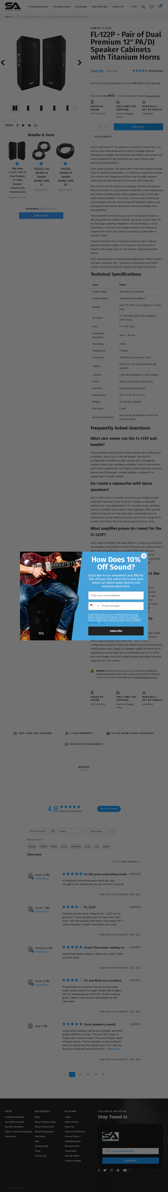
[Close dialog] (144, 556)
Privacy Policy (93, 622)
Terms (102, 622)
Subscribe (116, 630)
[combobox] (94, 606)
